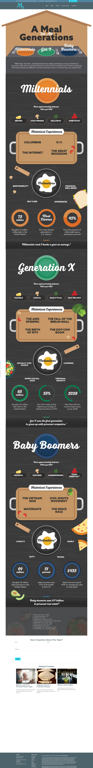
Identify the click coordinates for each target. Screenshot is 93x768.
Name (16, 642)
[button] (47, 6)
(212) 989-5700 (41, 1)
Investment (33, 757)
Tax (32, 761)
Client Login (74, 1)
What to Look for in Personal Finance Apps (24, 686)
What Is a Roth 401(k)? (65, 685)
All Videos (33, 765)
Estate (33, 758)
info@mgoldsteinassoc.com (52, 1)
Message (17, 649)
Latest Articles (34, 764)
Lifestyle (33, 763)
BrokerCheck (65, 755)
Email (48, 642)
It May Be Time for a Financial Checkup (44, 686)
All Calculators (34, 766)
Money (33, 762)
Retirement (33, 756)
